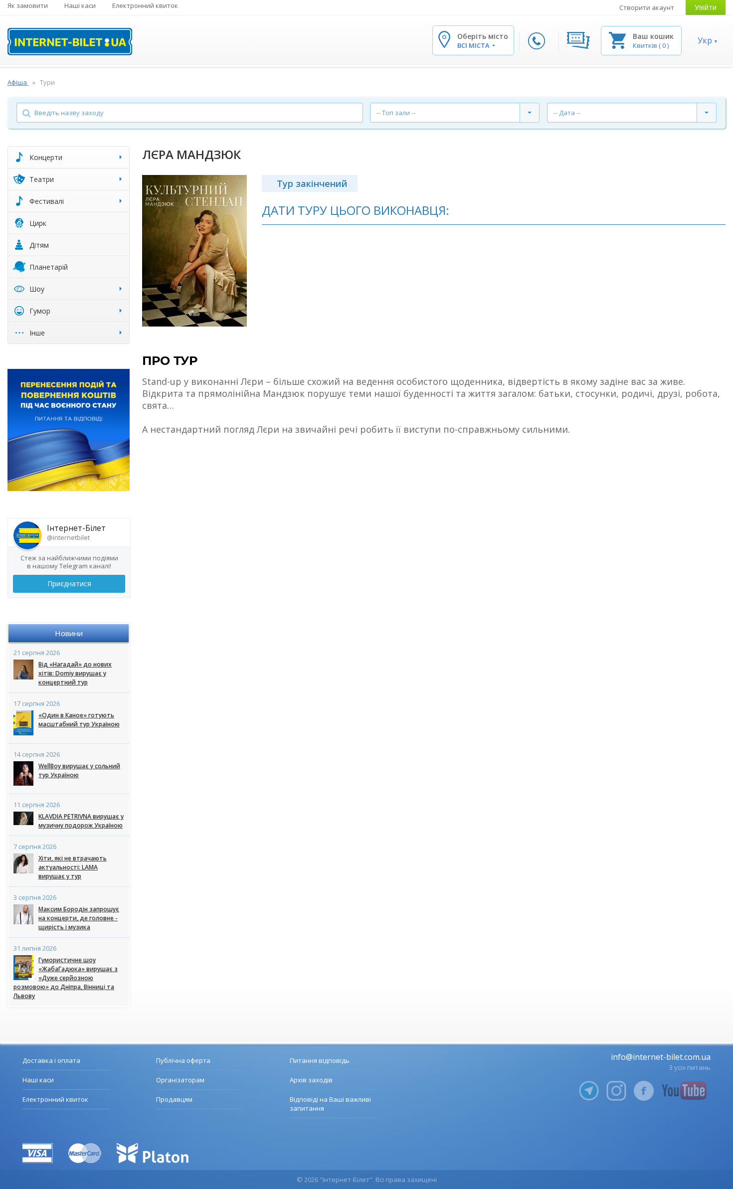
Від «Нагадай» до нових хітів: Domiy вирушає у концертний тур (75, 673)
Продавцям (174, 1099)
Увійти (706, 7)
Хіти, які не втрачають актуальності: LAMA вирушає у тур (72, 867)
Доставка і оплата (51, 1060)
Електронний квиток (145, 5)
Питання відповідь (320, 1060)
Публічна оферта (183, 1060)
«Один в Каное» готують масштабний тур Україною (79, 719)
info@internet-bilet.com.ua (661, 1056)
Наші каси (80, 5)
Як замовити (27, 5)
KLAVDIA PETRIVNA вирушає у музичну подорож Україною (81, 821)
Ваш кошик (653, 36)
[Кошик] (617, 39)
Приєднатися (69, 583)
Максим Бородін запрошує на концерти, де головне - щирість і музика (78, 918)
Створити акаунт (646, 7)
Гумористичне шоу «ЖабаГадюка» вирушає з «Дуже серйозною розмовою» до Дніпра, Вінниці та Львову (65, 978)
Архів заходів (311, 1079)
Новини (69, 633)
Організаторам (180, 1079)
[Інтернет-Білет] (69, 41)
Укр (705, 40)
